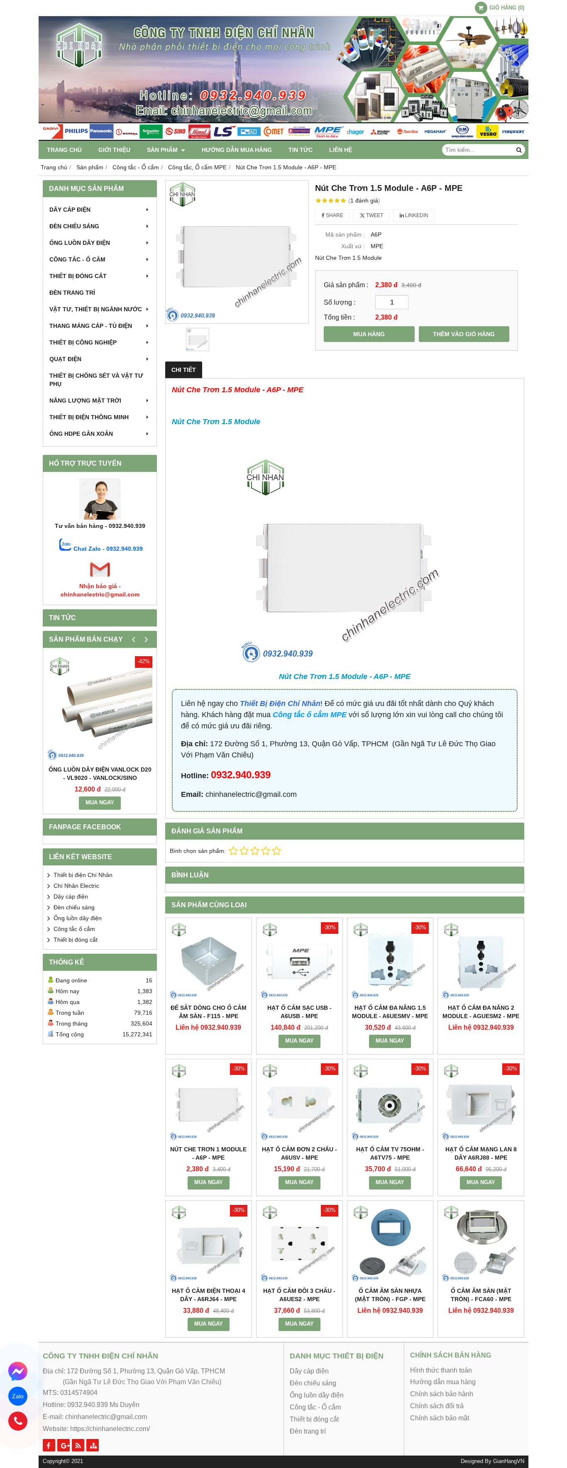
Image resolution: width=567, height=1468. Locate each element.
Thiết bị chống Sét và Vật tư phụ (96, 379)
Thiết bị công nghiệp (83, 342)
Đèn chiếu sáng (74, 226)
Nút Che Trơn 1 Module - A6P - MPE (208, 1153)
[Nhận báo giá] (100, 577)
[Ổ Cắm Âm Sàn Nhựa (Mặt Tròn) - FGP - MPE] (390, 1243)
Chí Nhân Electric (76, 885)
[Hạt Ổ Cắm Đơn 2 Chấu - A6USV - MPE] (299, 1102)
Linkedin (416, 215)
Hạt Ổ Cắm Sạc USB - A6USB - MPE (299, 1011)
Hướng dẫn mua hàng (237, 150)
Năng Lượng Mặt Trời (85, 400)
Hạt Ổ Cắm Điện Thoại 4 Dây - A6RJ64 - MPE (208, 1294)
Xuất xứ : (353, 246)
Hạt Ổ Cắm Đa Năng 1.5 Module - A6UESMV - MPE (390, 1011)
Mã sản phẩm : (345, 234)
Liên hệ (340, 150)
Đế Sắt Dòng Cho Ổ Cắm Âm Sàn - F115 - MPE (209, 1011)
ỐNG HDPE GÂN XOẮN (81, 433)
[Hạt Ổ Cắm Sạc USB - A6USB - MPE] (299, 961)
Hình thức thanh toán (441, 1370)
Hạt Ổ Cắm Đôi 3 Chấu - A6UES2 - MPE (299, 1294)
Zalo (18, 1396)
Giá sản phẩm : (346, 284)
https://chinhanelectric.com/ (110, 1428)
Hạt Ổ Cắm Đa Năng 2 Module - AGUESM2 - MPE (480, 1011)
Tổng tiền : (339, 317)
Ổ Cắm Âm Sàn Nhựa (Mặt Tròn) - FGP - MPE (390, 1294)
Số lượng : (339, 302)
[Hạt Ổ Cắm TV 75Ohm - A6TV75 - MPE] (390, 1102)
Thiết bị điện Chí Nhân (83, 875)
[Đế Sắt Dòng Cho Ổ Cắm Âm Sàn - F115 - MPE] (208, 961)
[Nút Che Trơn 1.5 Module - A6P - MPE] (237, 252)
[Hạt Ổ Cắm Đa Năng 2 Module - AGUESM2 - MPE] (481, 961)
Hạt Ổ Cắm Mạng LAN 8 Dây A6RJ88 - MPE (481, 1153)
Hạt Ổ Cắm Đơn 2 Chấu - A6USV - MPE (299, 1153)
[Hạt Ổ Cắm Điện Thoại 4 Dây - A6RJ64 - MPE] (208, 1243)
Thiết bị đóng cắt (78, 276)
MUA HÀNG (369, 334)
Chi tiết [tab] (183, 369)
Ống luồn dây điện (79, 242)
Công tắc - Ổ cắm (77, 259)
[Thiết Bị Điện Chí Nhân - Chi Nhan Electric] (283, 138)
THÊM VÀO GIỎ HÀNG (464, 334)
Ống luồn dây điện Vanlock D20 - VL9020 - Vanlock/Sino (100, 773)
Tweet (374, 215)
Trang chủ (64, 150)
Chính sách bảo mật (439, 1418)
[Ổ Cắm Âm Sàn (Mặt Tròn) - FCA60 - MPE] (481, 1243)
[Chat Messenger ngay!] (18, 1371)
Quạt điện (65, 359)
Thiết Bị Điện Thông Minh (89, 417)
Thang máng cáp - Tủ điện (90, 325)
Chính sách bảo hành (441, 1393)
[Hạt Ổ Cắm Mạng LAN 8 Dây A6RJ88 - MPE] (481, 1102)
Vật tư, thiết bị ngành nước (95, 309)
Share (334, 215)
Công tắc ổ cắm (74, 929)
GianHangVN (508, 1461)
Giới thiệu (114, 150)
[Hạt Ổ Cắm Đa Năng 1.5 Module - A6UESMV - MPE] (390, 961)
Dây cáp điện (69, 209)
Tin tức (300, 150)
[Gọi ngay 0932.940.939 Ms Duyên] (18, 1420)
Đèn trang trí (72, 292)
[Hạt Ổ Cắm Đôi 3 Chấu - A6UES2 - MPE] (299, 1243)
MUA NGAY (100, 803)
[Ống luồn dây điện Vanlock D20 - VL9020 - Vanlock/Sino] (99, 708)
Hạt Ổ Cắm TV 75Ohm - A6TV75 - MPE (390, 1153)
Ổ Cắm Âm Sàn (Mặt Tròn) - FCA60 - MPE (481, 1294)
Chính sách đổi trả (437, 1405)
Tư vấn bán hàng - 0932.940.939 (100, 526)
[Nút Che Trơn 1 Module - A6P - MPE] (208, 1102)
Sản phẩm (163, 150)
